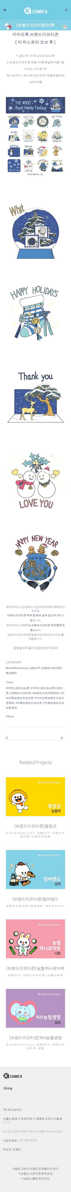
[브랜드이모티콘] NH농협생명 (35, 1037)
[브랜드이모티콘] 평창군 (35, 826)
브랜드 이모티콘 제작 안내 (36, 1173)
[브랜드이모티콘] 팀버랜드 (35, 899)
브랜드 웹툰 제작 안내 (36, 1178)
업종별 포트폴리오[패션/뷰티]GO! (35, 648)
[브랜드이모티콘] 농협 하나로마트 (35, 968)
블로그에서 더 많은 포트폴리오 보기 (37, 1168)
